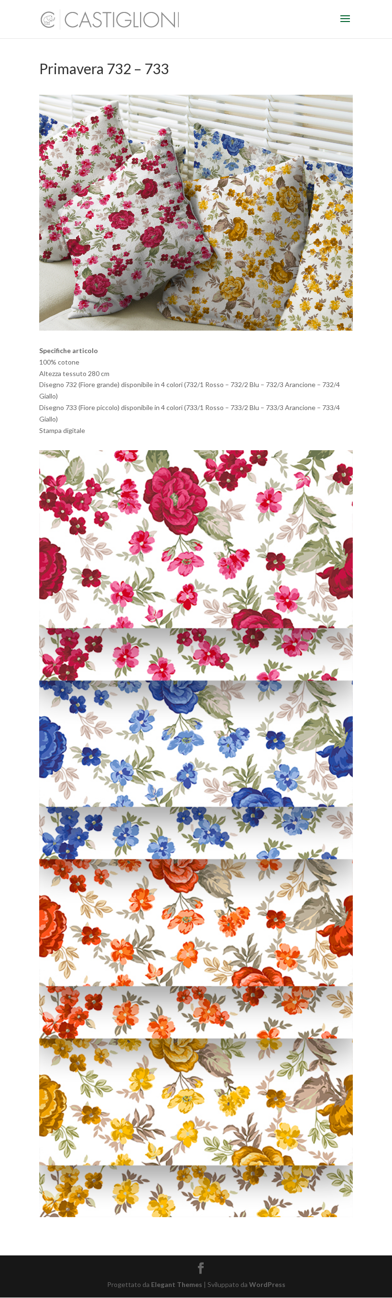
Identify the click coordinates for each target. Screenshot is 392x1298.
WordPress (267, 1284)
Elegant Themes (176, 1284)
